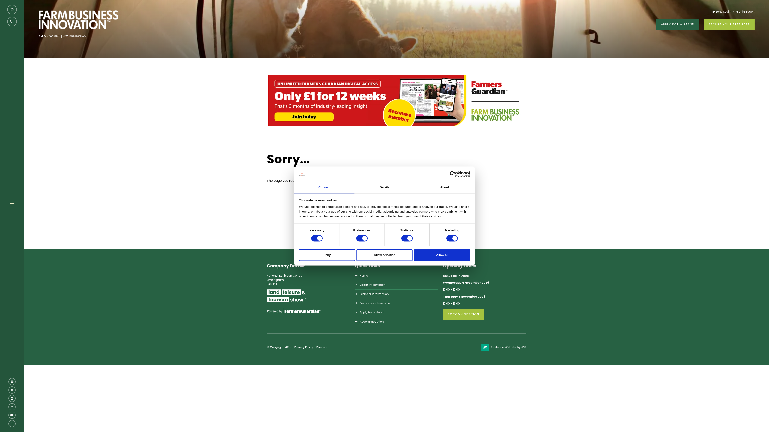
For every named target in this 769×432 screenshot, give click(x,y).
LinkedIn (12, 423)
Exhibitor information (374, 294)
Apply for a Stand (678, 24)
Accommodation (372, 322)
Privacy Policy (303, 347)
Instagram (12, 406)
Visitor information (373, 285)
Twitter (12, 390)
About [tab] (444, 187)
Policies (321, 347)
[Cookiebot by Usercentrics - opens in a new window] (452, 174)
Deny (327, 255)
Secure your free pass (729, 24)
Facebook (12, 398)
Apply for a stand (371, 312)
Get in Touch (745, 12)
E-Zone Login (722, 12)
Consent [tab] (324, 187)
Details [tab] (385, 187)
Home (364, 276)
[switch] (362, 238)
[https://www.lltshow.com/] (287, 302)
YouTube (12, 415)
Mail (12, 381)
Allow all (442, 255)
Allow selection (384, 255)
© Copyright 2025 (279, 347)
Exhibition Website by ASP (508, 347)
